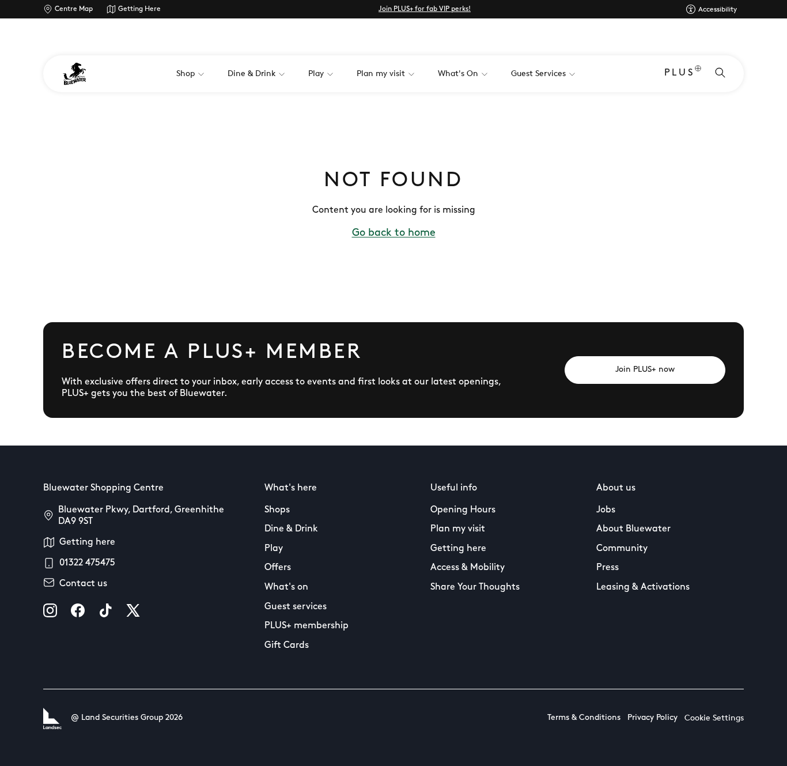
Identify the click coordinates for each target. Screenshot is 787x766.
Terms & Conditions (583, 718)
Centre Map (74, 9)
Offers (277, 567)
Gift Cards (286, 645)
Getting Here (139, 9)
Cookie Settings (714, 718)
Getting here (87, 542)
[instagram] (50, 610)
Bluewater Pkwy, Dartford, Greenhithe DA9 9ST (141, 515)
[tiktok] (105, 610)
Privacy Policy (652, 718)
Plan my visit (457, 529)
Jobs (605, 510)
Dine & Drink (291, 529)
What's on (286, 587)
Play (273, 548)
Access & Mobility (467, 567)
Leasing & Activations (643, 587)
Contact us (83, 583)
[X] (133, 610)
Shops (277, 510)
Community (622, 548)
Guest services (295, 607)
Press (607, 567)
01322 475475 (87, 563)
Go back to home (394, 233)
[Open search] (720, 73)
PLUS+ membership (306, 626)
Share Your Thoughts (475, 587)
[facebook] (78, 610)
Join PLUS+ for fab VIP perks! (425, 9)
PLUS (679, 73)
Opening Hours (462, 510)
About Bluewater (633, 529)
